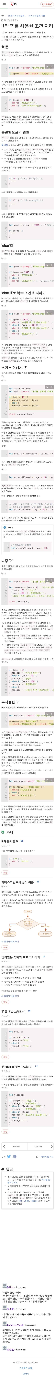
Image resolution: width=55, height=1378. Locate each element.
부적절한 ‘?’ (10, 702)
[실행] (47, 66)
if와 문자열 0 (9, 841)
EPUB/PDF (47, 4)
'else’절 (7, 246)
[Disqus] (27, 1244)
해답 (5, 872)
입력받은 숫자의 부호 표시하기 (20, 957)
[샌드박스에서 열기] (51, 66)
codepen (34, 1201)
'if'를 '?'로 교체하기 (13, 1011)
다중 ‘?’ (7, 561)
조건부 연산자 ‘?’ (14, 368)
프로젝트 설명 (26, 1368)
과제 (9, 832)
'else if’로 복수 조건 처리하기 (23, 293)
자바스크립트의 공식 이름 (17, 882)
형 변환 (4, 145)
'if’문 (4, 47)
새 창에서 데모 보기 (10, 941)
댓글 (9, 1169)
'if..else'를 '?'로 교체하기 (17, 1066)
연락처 (26, 1373)
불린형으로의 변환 (15, 132)
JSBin (26, 1201)
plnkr (20, 1201)
